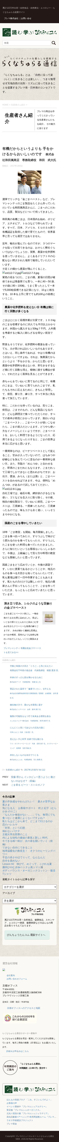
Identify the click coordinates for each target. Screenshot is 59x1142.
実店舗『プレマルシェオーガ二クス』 (24, 1110)
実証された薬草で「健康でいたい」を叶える (34, 693)
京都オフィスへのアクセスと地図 (23, 1008)
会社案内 (11, 975)
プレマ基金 (12, 1124)
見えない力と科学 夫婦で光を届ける (34, 743)
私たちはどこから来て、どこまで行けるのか (27, 821)
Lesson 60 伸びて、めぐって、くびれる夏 (27, 864)
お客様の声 (12, 1103)
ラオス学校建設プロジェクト (20, 1120)
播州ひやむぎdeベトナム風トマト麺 (22, 867)
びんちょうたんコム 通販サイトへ (26, 935)
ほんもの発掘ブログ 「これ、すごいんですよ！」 (29, 1099)
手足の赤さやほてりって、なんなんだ (23, 857)
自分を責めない (11, 860)
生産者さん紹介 (9, 660)
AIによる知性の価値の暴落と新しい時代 (25, 837)
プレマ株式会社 (11, 18)
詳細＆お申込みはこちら (17, 1051)
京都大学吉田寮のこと (15, 834)
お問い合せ (26, 18)
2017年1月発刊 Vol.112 (34, 770)
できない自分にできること (17, 847)
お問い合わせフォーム (17, 979)
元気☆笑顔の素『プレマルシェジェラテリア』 (28, 1113)
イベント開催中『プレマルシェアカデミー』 (27, 1106)
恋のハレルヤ (9, 824)
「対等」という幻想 (13, 827)
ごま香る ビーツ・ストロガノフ (28, 784)
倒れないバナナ (11, 831)
